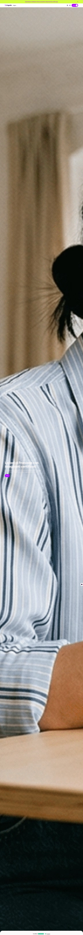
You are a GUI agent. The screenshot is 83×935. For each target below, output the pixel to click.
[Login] (70, 5)
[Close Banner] (77, 1)
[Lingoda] (8, 5)
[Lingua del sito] (67, 5)
